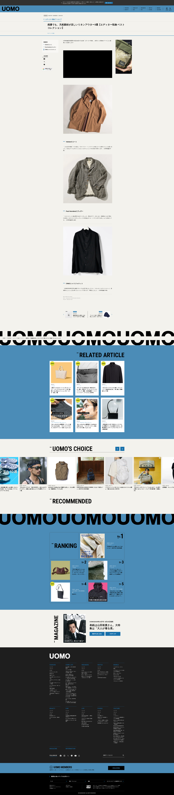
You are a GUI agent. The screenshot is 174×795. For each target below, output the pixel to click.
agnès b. (74, 594)
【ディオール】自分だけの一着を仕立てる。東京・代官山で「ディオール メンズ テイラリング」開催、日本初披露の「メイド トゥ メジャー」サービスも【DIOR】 (87, 390)
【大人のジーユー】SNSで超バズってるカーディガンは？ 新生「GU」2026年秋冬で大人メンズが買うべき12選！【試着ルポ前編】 (120, 489)
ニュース (79, 385)
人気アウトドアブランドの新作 (116, 589)
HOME (4, 338)
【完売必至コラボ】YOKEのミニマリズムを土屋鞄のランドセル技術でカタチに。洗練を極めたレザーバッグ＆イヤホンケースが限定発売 (112, 427)
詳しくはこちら (109, 2)
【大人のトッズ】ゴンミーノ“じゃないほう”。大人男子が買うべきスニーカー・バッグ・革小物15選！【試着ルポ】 (63, 489)
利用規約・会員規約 (69, 786)
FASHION (127, 7)
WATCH (150, 7)
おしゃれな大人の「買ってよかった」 (59, 422)
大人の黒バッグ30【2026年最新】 (78, 591)
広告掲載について (53, 788)
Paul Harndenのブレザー (50, 47)
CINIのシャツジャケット (50, 49)
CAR (134, 9)
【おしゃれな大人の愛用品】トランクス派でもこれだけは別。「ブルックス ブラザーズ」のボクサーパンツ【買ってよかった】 (61, 426)
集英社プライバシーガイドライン (55, 786)
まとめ (53, 385)
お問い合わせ (68, 785)
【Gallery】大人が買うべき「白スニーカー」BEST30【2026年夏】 (115, 547)
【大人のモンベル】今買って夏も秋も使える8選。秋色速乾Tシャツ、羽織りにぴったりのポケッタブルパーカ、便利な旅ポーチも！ (116, 594)
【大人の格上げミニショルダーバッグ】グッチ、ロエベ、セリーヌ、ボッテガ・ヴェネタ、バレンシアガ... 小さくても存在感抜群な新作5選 (78, 572)
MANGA (158, 7)
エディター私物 (51, 33)
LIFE (142, 9)
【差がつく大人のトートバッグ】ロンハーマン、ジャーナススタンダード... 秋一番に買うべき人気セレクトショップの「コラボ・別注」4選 (61, 390)
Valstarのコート (48, 44)
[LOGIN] (167, 8)
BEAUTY (127, 9)
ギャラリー (110, 544)
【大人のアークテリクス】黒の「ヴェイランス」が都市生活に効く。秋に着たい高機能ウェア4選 (112, 389)
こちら (114, 788)
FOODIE (150, 9)
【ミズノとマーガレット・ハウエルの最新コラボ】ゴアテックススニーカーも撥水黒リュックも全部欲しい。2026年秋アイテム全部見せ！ (115, 572)
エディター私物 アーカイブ (53, 19)
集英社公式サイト (53, 785)
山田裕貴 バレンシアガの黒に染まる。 (87, 487)
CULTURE (159, 9)
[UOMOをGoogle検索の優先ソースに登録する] (47, 69)
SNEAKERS (143, 7)
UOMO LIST (135, 7)
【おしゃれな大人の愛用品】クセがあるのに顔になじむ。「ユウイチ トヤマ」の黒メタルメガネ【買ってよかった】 (87, 426)
